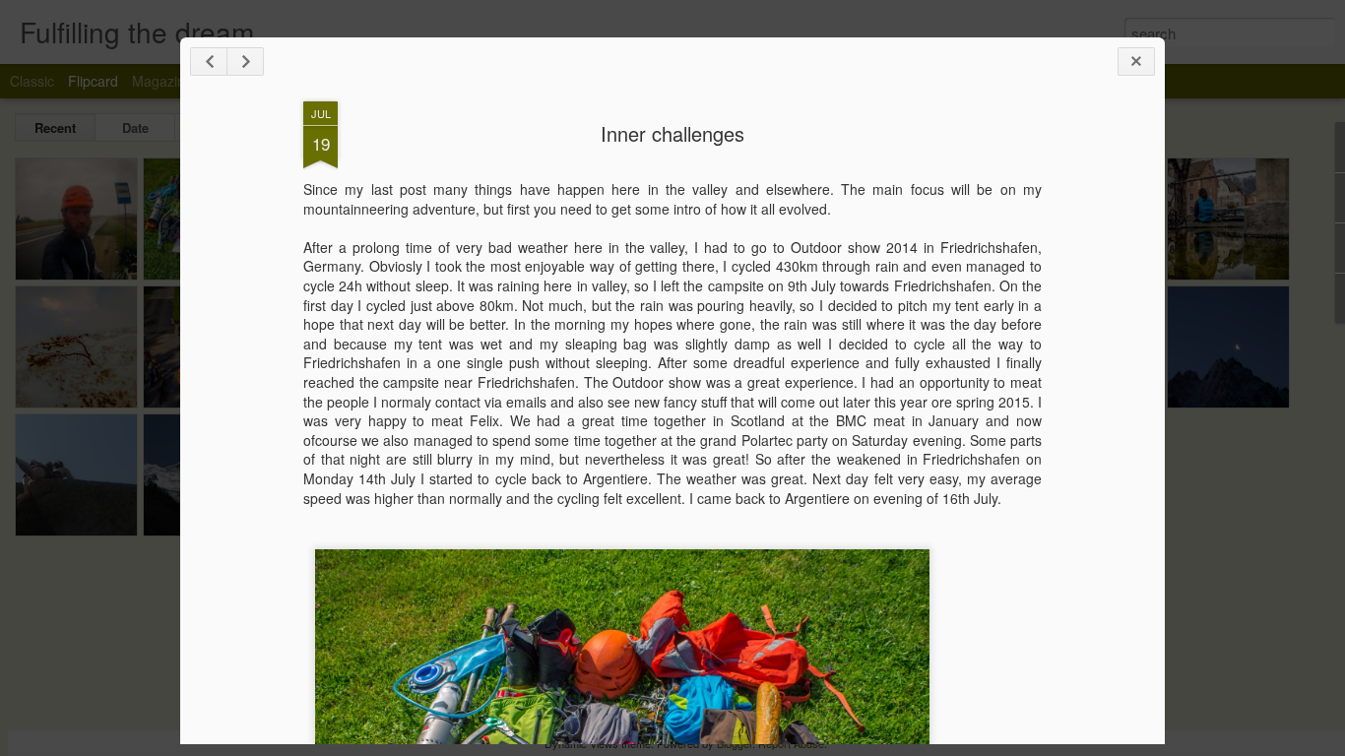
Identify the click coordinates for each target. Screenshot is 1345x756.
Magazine (162, 81)
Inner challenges (672, 133)
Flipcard (93, 81)
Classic (32, 81)
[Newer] (208, 61)
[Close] (1136, 61)
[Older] (245, 61)
